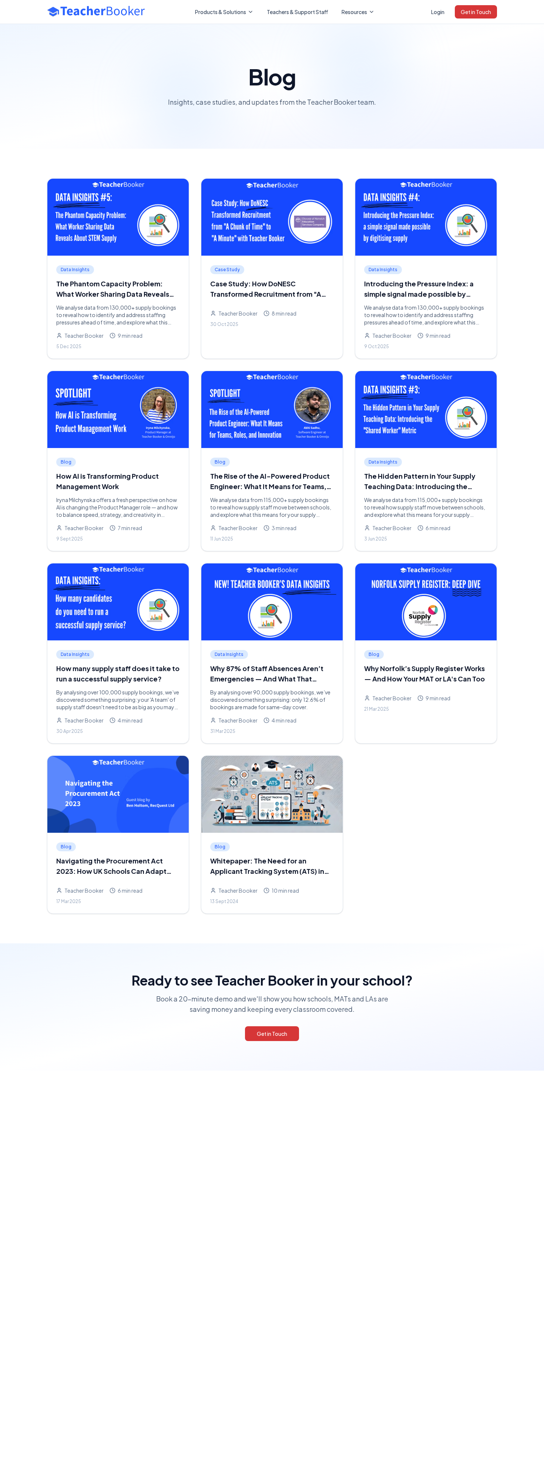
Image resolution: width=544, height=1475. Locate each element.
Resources (354, 12)
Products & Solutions (220, 12)
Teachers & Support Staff (297, 12)
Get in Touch (476, 12)
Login (437, 12)
